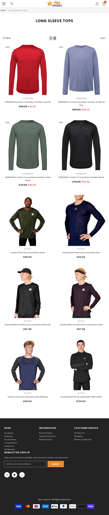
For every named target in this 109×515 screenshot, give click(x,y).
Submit (56, 464)
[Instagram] (14, 475)
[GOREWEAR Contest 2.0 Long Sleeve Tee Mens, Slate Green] (27, 145)
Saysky (28, 248)
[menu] (4, 3)
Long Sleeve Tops (18, 10)
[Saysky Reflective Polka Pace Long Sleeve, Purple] (81, 292)
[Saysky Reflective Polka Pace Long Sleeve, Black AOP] (27, 292)
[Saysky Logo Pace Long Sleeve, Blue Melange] (27, 364)
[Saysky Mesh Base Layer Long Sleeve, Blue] (81, 220)
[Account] (97, 3)
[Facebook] (7, 475)
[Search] (12, 3)
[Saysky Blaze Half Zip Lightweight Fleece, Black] (81, 364)
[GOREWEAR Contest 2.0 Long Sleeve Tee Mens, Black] (81, 145)
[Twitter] (22, 475)
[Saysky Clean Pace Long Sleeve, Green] (27, 220)
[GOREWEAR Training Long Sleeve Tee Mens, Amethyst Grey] (81, 69)
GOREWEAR (27, 98)
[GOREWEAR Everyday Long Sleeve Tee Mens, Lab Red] (27, 69)
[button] (51, 38)
